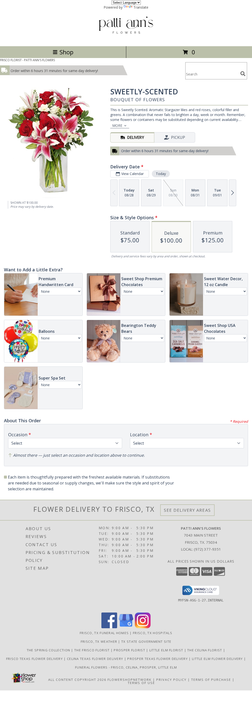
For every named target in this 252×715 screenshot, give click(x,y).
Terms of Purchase (211, 679)
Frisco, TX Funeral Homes (104, 633)
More (117, 125)
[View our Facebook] (109, 627)
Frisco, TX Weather (99, 641)
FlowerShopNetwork (130, 679)
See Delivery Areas (187, 510)
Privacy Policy (171, 679)
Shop (66, 52)
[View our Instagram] (143, 627)
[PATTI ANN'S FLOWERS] (126, 39)
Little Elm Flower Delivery (218, 659)
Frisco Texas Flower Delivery (35, 659)
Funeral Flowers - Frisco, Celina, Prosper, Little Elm (126, 667)
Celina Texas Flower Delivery (95, 659)
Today (161, 173)
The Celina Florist (205, 650)
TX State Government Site (146, 641)
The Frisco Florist (92, 650)
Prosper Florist (130, 650)
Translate (140, 7)
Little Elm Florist (166, 650)
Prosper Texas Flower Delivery (158, 659)
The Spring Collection (49, 650)
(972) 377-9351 (207, 549)
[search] (243, 73)
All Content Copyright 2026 (77, 679)
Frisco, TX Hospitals (152, 633)
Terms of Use (141, 683)
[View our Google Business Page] (126, 627)
